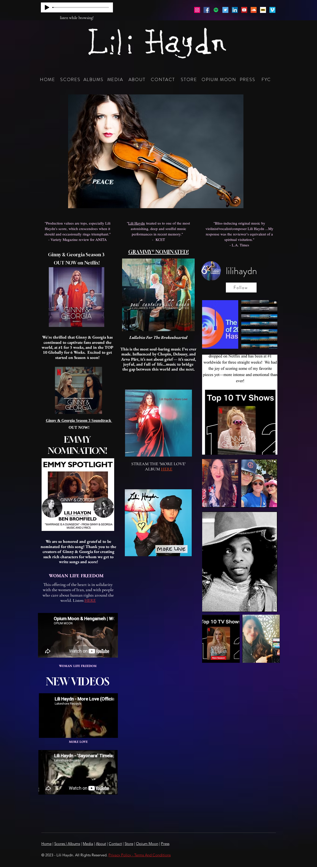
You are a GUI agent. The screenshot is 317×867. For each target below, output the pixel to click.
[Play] (47, 7)
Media (88, 843)
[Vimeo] (272, 10)
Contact (115, 843)
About (101, 843)
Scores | (61, 843)
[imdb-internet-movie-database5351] (263, 10)
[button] (155, 151)
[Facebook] (207, 10)
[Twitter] (225, 10)
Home (46, 843)
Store (129, 843)
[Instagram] (197, 10)
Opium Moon (147, 843)
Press (165, 843)
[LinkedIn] (235, 10)
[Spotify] (216, 10)
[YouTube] (244, 10)
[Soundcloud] (254, 10)
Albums (74, 843)
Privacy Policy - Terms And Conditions (139, 855)
